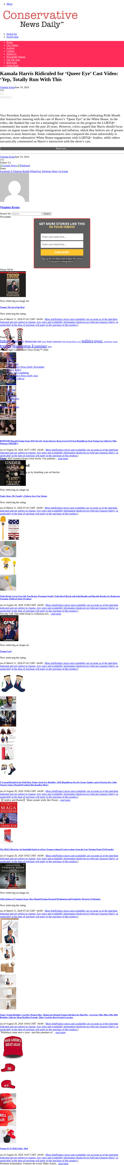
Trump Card (5, 651)
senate (115, 341)
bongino (14, 341)
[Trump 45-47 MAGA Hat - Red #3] (8, 1108)
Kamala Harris (71, 341)
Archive (10, 48)
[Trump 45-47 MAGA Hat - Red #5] (8, 1142)
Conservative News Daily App (22, 375)
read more (63, 458)
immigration (57, 341)
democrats (31, 341)
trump (5, 345)
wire (50, 346)
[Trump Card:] (9, 640)
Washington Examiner (29, 346)
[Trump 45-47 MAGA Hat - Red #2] (8, 1091)
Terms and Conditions (17, 372)
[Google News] (8, 165)
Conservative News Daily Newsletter (25, 367)
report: (98, 341)
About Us (11, 54)
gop (39, 341)
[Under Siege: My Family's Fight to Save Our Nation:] (13, 485)
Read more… (62, 148)
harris (44, 341)
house (49, 341)
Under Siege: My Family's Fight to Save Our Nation (23, 496)
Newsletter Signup (15, 56)
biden (4, 341)
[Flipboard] (23, 165)
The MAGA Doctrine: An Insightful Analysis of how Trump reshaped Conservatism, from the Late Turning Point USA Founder (57, 849)
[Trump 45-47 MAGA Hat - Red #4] (8, 1125)
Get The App (13, 59)
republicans (108, 341)
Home (9, 42)
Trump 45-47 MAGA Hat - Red (14, 1148)
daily (22, 341)
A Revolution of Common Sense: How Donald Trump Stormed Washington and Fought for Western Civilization (50, 899)
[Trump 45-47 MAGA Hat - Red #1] (8, 1075)
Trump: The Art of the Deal (12, 307)
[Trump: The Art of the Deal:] (13, 296)
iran (63, 342)
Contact (10, 51)
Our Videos (12, 45)
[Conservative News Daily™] (40, 28)
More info (59, 322)
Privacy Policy (13, 369)
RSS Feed (11, 62)
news (79, 341)
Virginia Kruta (7, 87)
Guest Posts (12, 65)
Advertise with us (15, 378)
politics (87, 341)
